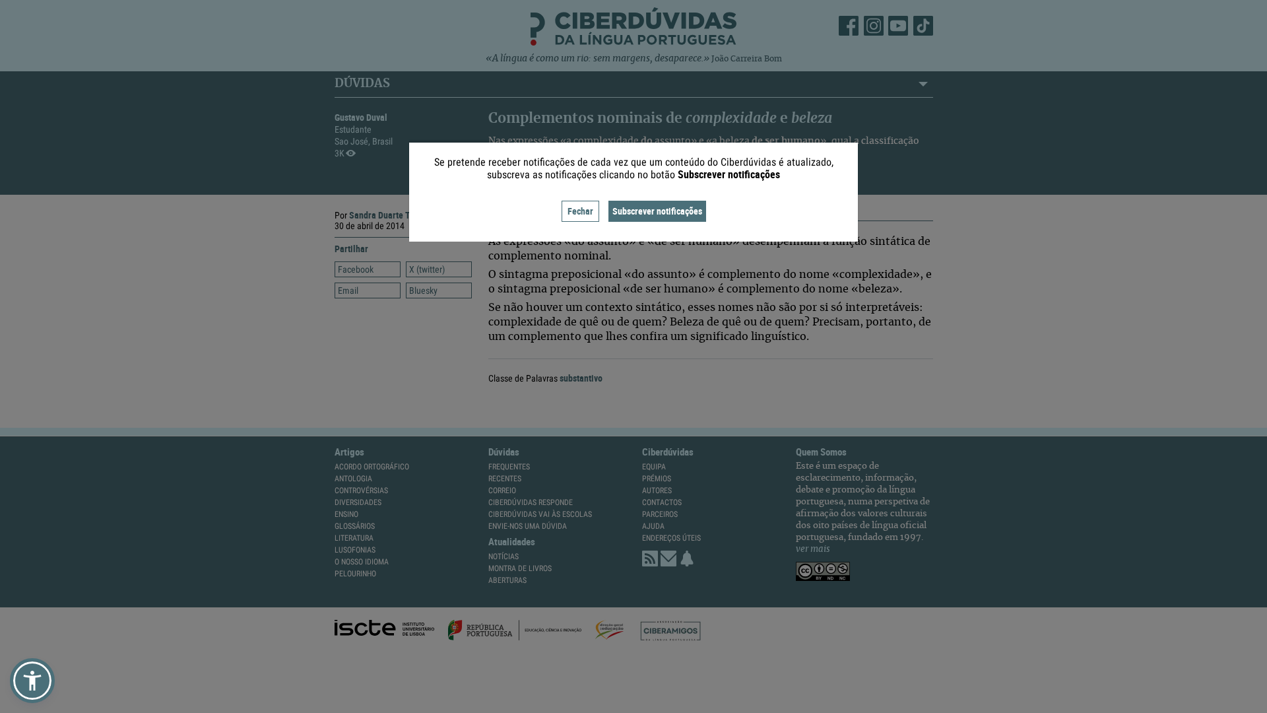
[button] (32, 681)
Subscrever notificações (657, 211)
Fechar (580, 211)
